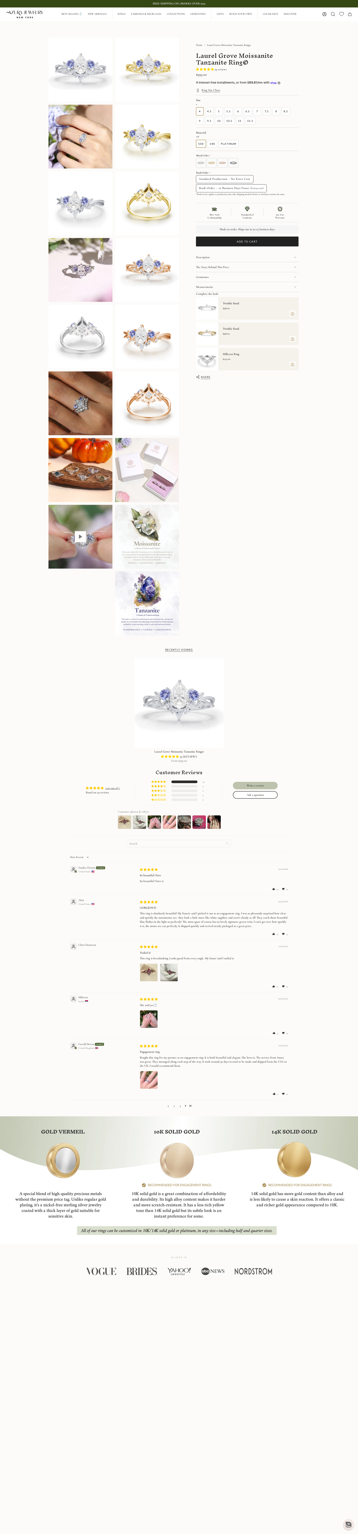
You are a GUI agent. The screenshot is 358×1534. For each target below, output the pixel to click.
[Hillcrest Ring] (207, 359)
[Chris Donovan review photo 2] (169, 972)
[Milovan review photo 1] (149, 1019)
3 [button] (180, 1106)
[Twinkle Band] (207, 308)
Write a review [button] (255, 785)
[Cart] (350, 14)
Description (203, 257)
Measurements (204, 287)
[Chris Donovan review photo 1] (149, 972)
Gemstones (202, 277)
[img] (149, 870)
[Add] (293, 314)
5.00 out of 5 (112, 788)
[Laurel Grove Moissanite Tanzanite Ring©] (179, 703)
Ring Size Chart (211, 90)
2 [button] (174, 1106)
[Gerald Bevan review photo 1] (149, 1080)
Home (199, 45)
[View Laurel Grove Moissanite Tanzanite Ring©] (80, 537)
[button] (121, 14)
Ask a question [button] (255, 795)
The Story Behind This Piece (212, 267)
